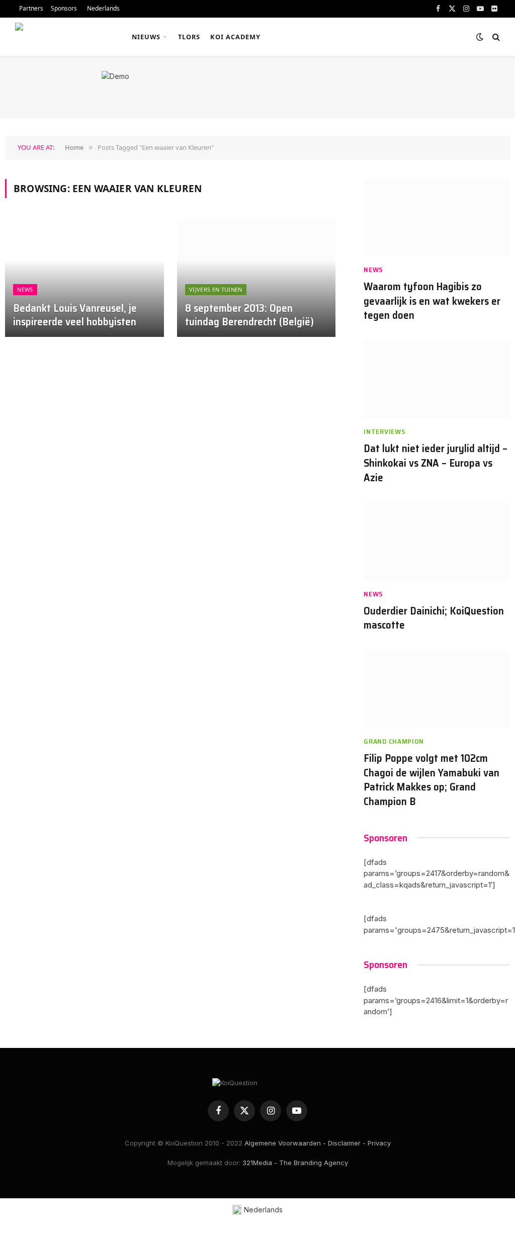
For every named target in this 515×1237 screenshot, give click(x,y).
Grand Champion (394, 741)
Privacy (379, 1143)
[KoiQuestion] (62, 37)
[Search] (495, 37)
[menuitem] (102, 9)
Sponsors (64, 8)
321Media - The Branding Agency (295, 1163)
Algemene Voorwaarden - (285, 1143)
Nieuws (146, 36)
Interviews (384, 431)
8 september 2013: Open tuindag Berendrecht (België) (249, 315)
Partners (31, 8)
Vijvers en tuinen (215, 289)
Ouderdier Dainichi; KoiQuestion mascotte (434, 618)
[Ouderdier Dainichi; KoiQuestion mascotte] (437, 542)
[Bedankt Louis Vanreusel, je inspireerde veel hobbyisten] (84, 277)
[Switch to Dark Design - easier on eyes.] (480, 37)
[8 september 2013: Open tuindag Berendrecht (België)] (256, 277)
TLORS (189, 36)
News (25, 289)
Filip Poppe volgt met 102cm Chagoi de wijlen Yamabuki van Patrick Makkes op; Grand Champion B (431, 780)
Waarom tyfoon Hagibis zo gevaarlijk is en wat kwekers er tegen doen (432, 301)
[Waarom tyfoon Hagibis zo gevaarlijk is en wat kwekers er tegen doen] (437, 218)
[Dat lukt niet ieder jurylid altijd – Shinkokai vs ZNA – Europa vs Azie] (437, 380)
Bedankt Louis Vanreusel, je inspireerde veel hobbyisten (75, 315)
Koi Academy (235, 36)
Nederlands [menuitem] (263, 1209)
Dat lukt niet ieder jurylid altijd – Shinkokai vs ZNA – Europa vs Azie (435, 463)
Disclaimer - (347, 1143)
